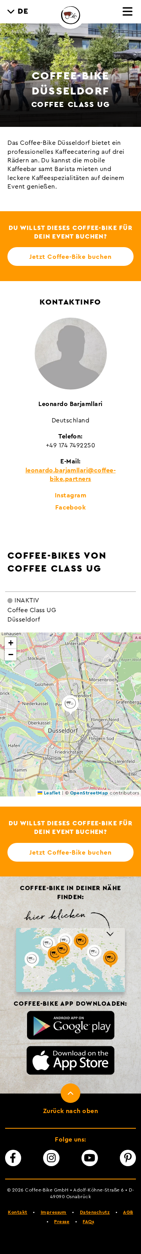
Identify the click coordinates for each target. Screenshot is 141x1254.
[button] (70, 705)
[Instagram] (51, 1158)
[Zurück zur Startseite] (70, 14)
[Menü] (128, 12)
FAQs (88, 1221)
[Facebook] (13, 1158)
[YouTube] (89, 1158)
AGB (128, 1212)
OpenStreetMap (89, 793)
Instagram (70, 495)
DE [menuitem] (23, 11)
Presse (61, 1221)
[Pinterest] (128, 1158)
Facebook (70, 507)
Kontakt (17, 1212)
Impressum (54, 1212)
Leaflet (51, 793)
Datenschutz (95, 1212)
